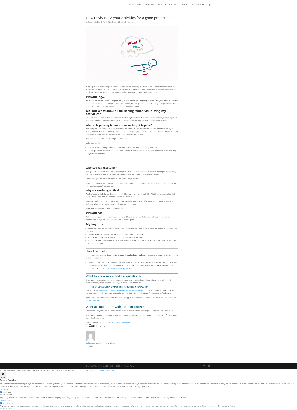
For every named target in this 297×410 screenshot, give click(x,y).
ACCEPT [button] (96, 370)
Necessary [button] (4, 389)
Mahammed (90, 343)
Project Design (119, 22)
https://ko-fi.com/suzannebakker (119, 322)
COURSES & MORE (197, 5)
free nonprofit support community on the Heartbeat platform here (124, 290)
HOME (131, 5)
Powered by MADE (107, 366)
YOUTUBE (173, 5)
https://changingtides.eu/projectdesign (115, 268)
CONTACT (183, 5)
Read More (110, 370)
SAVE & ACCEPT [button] (6, 408)
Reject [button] (102, 370)
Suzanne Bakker (94, 22)
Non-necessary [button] (6, 400)
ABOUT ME (162, 5)
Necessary (7, 392)
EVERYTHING (150, 5)
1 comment (130, 22)
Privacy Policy (129, 366)
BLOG (139, 5)
